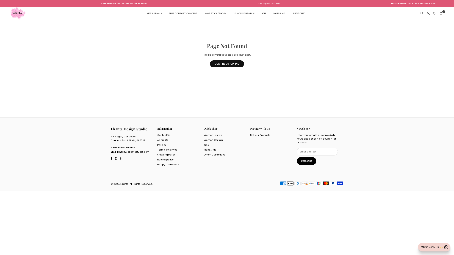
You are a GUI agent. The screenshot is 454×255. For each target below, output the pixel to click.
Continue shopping (227, 64)
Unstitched (299, 13)
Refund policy (165, 159)
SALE (264, 13)
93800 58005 (128, 147)
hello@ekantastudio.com (134, 152)
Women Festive (213, 135)
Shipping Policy (166, 154)
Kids (206, 145)
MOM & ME (279, 13)
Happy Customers (168, 164)
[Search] (422, 13)
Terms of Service (167, 149)
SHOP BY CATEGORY (215, 13)
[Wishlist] (434, 13)
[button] (441, 13)
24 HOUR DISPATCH (243, 13)
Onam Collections (214, 154)
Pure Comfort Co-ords (183, 13)
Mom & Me (210, 149)
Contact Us (163, 135)
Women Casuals (213, 140)
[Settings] (428, 13)
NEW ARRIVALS (154, 13)
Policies (162, 145)
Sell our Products (260, 135)
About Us (162, 140)
